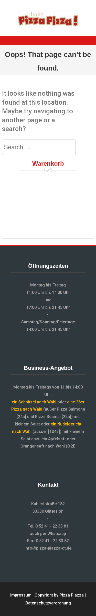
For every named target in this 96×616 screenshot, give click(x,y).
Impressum (20, 595)
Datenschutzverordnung (48, 603)
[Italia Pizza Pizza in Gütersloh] (48, 26)
